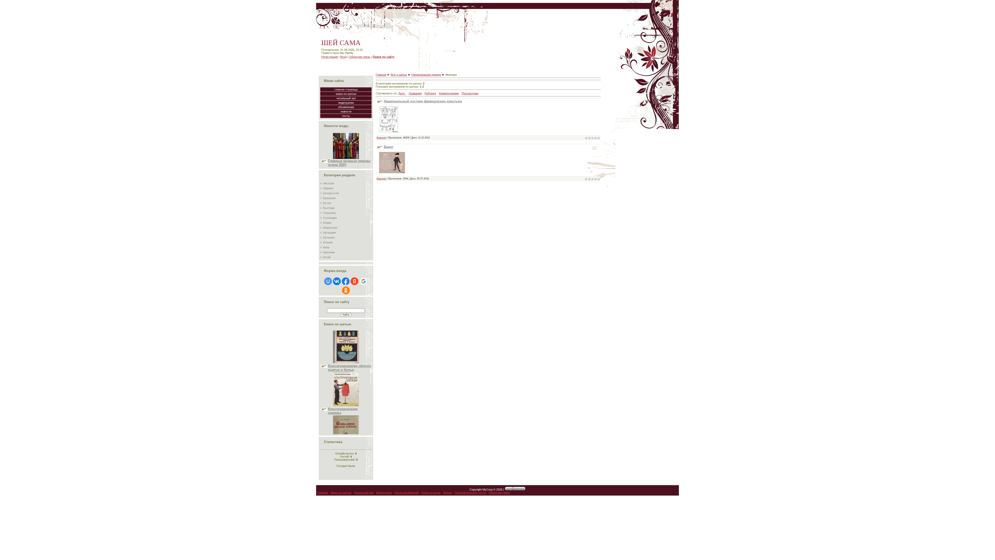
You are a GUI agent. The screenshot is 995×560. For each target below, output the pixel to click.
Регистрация (329, 56)
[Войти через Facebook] (346, 281)
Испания (329, 237)
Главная (381, 74)
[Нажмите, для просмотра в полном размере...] (388, 134)
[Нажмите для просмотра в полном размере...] (392, 175)
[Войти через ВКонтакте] (337, 281)
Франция (381, 137)
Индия (327, 222)
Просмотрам (469, 93)
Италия (328, 242)
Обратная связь (359, 56)
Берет (388, 147)
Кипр (326, 247)
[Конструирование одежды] (346, 383)
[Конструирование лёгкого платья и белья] (346, 340)
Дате (401, 93)
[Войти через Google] (363, 281)
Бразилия (329, 198)
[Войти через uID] (328, 281)
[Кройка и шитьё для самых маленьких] (346, 426)
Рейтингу (430, 93)
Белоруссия (331, 193)
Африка (328, 188)
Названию (415, 93)
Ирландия (329, 232)
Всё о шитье (399, 74)
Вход (343, 56)
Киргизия (329, 252)
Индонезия (330, 227)
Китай (327, 257)
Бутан (327, 203)
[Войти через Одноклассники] (346, 290)
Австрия (328, 183)
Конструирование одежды (343, 389)
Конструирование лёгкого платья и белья (349, 346)
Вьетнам (329, 207)
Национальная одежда (426, 74)
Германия (329, 212)
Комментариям (449, 93)
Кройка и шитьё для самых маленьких (345, 432)
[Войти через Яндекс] (354, 281)
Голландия (330, 217)
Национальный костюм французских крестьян (423, 101)
